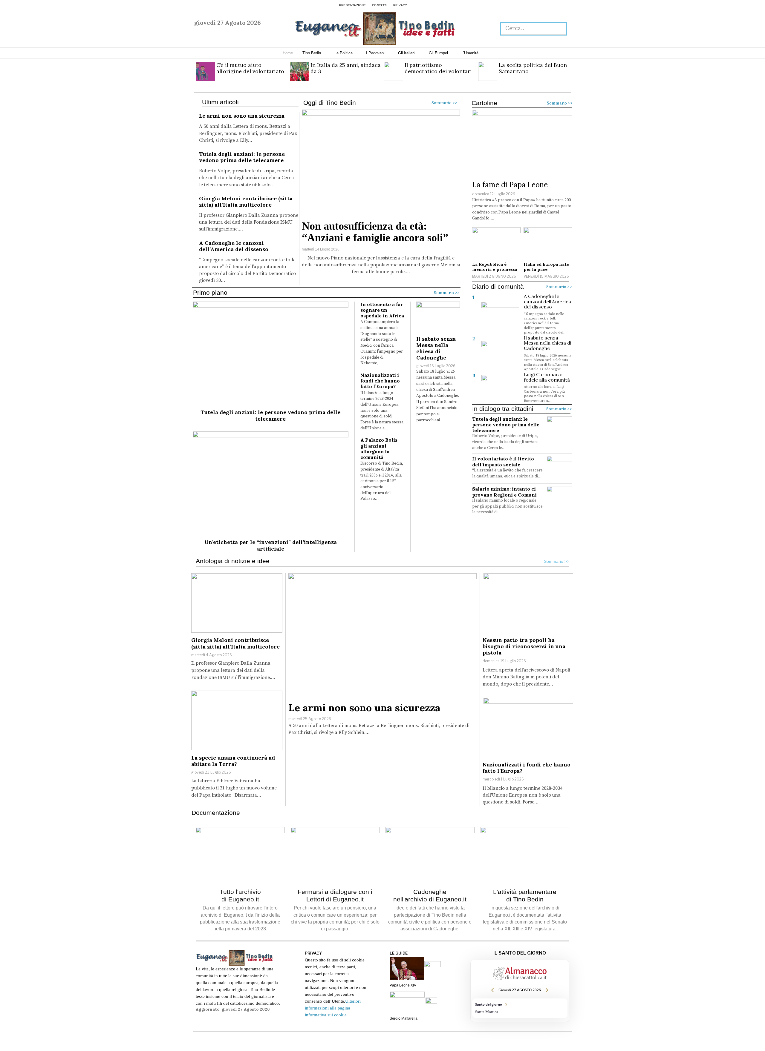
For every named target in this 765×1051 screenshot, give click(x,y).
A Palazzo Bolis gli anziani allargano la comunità (378, 448)
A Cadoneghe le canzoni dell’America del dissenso (233, 246)
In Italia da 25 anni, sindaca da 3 (345, 68)
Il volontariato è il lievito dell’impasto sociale (503, 461)
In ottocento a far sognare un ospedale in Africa (382, 310)
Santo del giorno (519, 1008)
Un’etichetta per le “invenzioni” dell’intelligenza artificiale (270, 545)
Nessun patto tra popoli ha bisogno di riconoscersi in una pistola (524, 646)
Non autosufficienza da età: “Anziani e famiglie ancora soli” (375, 232)
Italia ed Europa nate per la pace (546, 267)
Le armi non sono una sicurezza (241, 115)
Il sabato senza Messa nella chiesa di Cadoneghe (436, 348)
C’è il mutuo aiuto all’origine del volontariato (250, 68)
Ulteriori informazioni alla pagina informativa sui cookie (333, 1008)
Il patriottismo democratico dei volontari (438, 68)
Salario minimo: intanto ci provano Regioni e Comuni (504, 491)
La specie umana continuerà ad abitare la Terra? (233, 760)
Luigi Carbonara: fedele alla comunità (547, 377)
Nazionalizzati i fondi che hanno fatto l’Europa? (380, 380)
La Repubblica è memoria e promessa (494, 267)
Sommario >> (444, 103)
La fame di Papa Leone (510, 184)
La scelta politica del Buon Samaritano (533, 68)
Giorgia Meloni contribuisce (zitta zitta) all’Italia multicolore (246, 201)
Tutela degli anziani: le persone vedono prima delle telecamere (242, 157)
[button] (559, 29)
